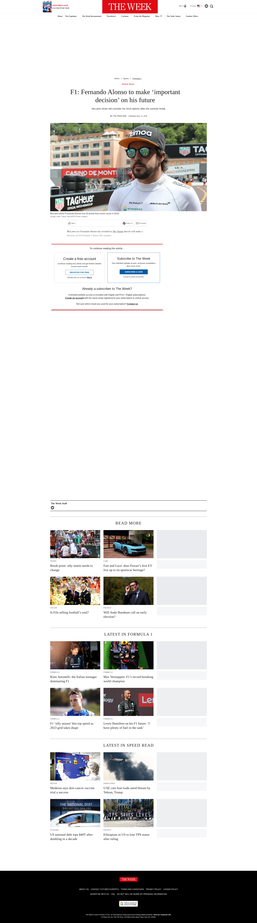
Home (116, 78)
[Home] (60, 16)
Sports (126, 78)
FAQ (113, 894)
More (157, 16)
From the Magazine (142, 16)
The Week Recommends (91, 16)
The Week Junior (174, 16)
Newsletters (111, 16)
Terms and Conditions (132, 889)
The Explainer (71, 16)
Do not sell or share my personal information (142, 894)
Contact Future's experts (105, 889)
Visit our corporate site (162, 915)
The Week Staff (119, 116)
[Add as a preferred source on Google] (128, 904)
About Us (84, 889)
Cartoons (124, 16)
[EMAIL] (53, 507)
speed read (128, 84)
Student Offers (192, 16)
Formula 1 (137, 78)
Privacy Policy (153, 889)
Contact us (132, 304)
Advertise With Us (99, 894)
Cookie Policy (170, 889)
